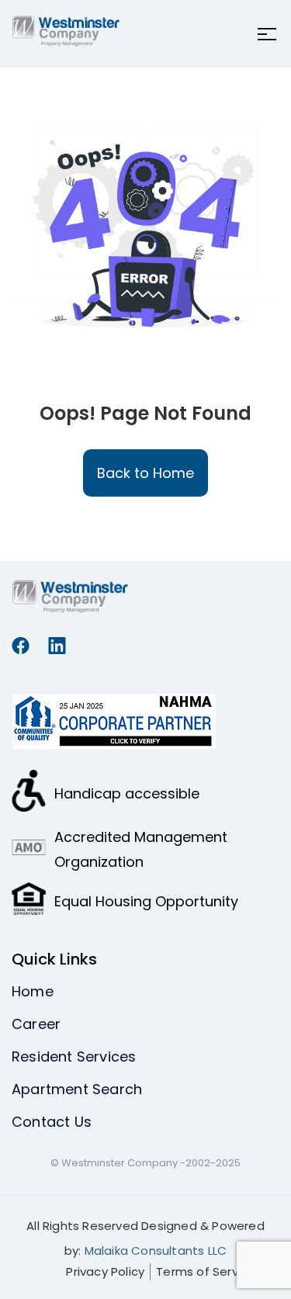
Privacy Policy (105, 1271)
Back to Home (145, 473)
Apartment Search (77, 1089)
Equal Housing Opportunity (146, 901)
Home (33, 991)
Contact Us (52, 1121)
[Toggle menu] (262, 34)
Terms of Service (205, 1271)
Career (36, 1024)
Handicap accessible (126, 793)
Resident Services (74, 1056)
